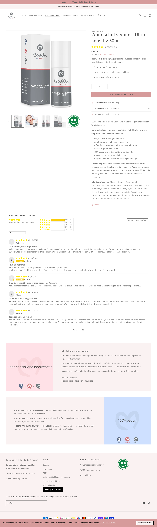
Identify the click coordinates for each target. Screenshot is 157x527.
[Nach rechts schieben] (83, 121)
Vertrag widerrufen (53, 490)
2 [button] (77, 330)
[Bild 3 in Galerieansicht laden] (45, 121)
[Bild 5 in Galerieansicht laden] (73, 121)
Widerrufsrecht (49, 485)
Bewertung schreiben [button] (137, 220)
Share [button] (96, 205)
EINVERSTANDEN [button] (145, 523)
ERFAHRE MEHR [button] (108, 523)
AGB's (45, 473)
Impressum (47, 469)
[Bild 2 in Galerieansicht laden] (31, 121)
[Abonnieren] (44, 503)
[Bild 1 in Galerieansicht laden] (17, 121)
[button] (140, 15)
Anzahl (93, 82)
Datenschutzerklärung (51, 481)
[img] (22, 240)
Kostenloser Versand (107, 54)
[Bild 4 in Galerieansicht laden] (59, 121)
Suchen (46, 465)
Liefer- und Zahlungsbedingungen (56, 477)
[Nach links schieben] (8, 121)
